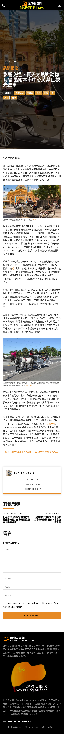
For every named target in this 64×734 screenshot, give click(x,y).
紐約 (46, 93)
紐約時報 (51, 423)
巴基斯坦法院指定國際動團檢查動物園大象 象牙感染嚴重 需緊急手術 (16, 520)
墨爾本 (30, 93)
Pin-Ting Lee (26, 472)
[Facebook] (8, 727)
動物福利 (20, 93)
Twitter (49, 727)
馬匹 (6, 97)
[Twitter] (43, 727)
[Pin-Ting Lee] (10, 473)
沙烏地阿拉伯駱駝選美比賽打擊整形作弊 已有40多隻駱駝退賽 (47, 520)
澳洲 (39, 93)
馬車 (14, 97)
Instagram (33, 727)
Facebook (16, 727)
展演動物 (11, 68)
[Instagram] (26, 727)
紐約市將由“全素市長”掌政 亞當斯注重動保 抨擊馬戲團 (31, 452)
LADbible (35, 220)
